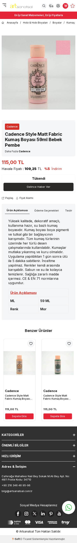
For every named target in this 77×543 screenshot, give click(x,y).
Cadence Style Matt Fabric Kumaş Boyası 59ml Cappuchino (17, 397)
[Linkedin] (42, 513)
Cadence (12, 126)
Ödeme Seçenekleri (46, 210)
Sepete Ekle (19, 416)
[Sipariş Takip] (51, 6)
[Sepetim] (65, 6)
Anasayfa (12, 22)
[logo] (21, 6)
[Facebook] (18, 513)
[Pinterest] (51, 513)
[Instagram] (26, 513)
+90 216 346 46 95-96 (16, 485)
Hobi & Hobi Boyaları (35, 22)
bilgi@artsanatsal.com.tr (17, 491)
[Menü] (4, 5)
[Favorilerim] (72, 6)
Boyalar (57, 22)
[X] (34, 513)
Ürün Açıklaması (17, 210)
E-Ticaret (26, 539)
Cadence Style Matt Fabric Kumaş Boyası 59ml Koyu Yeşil (55, 397)
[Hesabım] (58, 6)
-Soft (16, 539)
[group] (38, 72)
